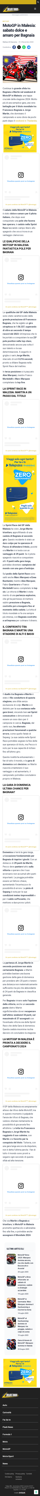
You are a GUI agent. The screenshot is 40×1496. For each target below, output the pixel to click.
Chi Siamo (8, 1477)
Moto (5, 1442)
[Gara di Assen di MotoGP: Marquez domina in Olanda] (11, 1344)
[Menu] (35, 9)
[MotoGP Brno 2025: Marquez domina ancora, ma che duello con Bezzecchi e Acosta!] (11, 1263)
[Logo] (11, 9)
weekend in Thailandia (26, 120)
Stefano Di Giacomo (10, 42)
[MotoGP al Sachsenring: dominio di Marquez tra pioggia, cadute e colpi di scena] (11, 1326)
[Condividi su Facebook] (14, 47)
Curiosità (7, 1412)
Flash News (8, 1427)
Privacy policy (20, 1474)
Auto (5, 1405)
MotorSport (8, 1456)
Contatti (29, 1474)
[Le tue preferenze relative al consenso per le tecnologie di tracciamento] (36, 1492)
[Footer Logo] (20, 1395)
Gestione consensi (19, 1478)
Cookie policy (9, 1474)
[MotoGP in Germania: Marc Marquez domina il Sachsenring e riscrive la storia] (11, 1306)
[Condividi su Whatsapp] (24, 47)
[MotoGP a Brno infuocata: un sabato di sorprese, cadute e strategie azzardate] (11, 1285)
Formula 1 (7, 1434)
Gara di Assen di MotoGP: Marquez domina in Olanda (25, 1343)
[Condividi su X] (19, 47)
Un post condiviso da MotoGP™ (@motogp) (20, 204)
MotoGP (6, 21)
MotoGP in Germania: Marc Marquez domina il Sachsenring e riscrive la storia (25, 1304)
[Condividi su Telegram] (29, 47)
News (5, 1463)
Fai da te (7, 1420)
